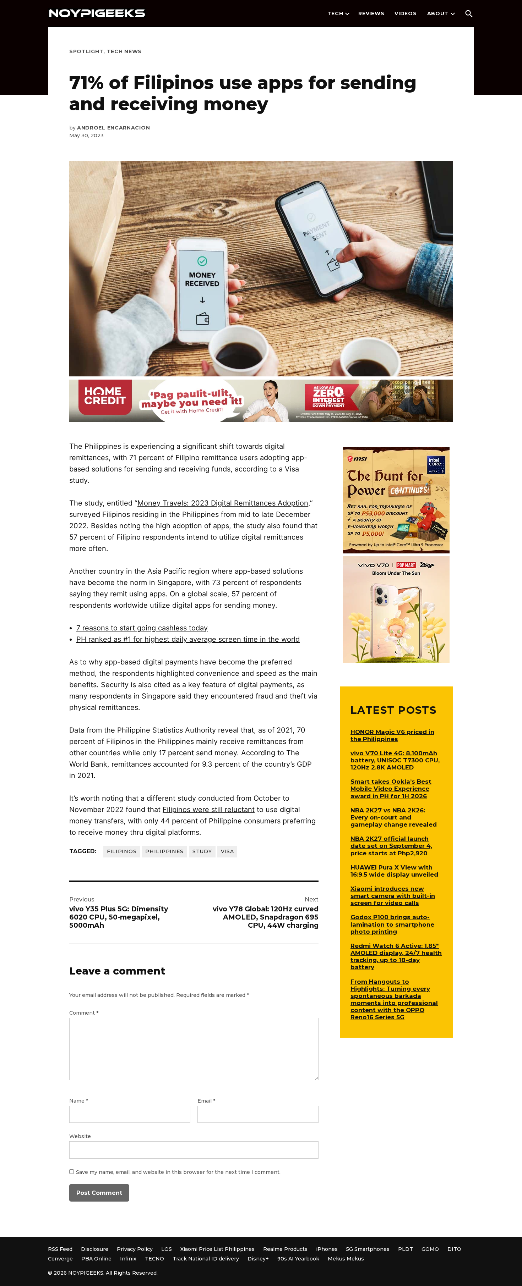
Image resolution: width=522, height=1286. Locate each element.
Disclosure (94, 1249)
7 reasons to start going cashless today (142, 628)
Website (80, 1136)
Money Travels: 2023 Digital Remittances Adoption (222, 503)
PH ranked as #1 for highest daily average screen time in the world (188, 639)
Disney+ (258, 1258)
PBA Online (96, 1258)
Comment (83, 1013)
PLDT (405, 1249)
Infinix (128, 1258)
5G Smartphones (368, 1249)
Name (78, 1101)
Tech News (124, 51)
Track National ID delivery (206, 1258)
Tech (335, 13)
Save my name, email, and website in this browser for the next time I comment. (178, 1172)
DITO (454, 1249)
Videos (406, 13)
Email (206, 1101)
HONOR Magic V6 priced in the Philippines (392, 735)
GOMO (430, 1249)
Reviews (371, 13)
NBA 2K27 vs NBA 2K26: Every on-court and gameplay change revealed (393, 817)
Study (202, 851)
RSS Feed (60, 1249)
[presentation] (347, 14)
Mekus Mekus (346, 1258)
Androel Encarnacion (113, 128)
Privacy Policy (135, 1249)
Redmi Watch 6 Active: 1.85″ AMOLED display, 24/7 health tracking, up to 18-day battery (396, 956)
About (438, 13)
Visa (227, 851)
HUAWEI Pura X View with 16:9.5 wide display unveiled (394, 871)
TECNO (154, 1258)
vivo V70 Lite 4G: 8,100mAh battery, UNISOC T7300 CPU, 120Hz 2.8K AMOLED (395, 760)
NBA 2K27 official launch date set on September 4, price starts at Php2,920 (391, 845)
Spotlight (86, 51)
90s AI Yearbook (298, 1258)
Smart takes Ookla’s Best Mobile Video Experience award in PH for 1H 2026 (390, 788)
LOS (166, 1249)
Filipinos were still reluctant (209, 809)
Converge (60, 1258)
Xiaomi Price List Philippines (217, 1249)
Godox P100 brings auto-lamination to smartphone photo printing (392, 924)
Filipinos (121, 851)
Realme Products (285, 1249)
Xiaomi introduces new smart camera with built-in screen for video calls (392, 895)
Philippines (164, 851)
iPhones (327, 1249)
